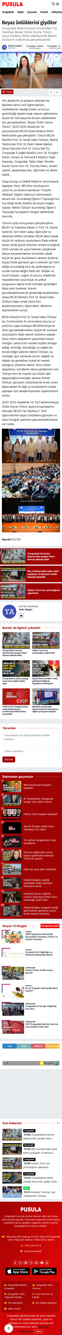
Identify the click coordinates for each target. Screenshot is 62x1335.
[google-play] (44, 1272)
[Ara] (53, 4)
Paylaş (9, 92)
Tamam (39, 1331)
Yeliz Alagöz (25, 609)
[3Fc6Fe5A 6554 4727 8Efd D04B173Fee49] (31, 515)
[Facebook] (15, 1262)
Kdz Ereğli (28, 1145)
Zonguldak (8, 12)
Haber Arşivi (14, 1308)
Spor (26, 1188)
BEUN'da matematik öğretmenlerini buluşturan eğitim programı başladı (45, 709)
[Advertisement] (31, 1093)
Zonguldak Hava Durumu (42, 1287)
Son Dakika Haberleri (46, 1303)
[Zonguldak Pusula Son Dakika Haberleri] (13, 4)
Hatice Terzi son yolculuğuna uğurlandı (43, 651)
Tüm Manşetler (15, 1303)
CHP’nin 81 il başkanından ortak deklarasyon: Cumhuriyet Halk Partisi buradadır (15, 710)
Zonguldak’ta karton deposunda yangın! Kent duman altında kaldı (14, 652)
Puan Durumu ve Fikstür (42, 1296)
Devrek (44, 12)
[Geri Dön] (8, 1328)
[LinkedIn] (36, 1262)
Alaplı (20, 12)
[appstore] (17, 1272)
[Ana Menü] (57, 4)
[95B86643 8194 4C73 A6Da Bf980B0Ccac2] (31, 480)
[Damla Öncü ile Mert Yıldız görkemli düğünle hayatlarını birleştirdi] (46, 668)
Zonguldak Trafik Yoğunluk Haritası (14, 1296)
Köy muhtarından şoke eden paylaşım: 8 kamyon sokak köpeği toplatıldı (40, 1151)
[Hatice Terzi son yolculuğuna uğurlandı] (46, 640)
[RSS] (47, 1262)
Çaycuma (32, 12)
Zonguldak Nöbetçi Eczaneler (15, 1287)
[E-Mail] (21, 615)
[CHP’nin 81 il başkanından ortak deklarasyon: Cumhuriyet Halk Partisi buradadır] (16, 696)
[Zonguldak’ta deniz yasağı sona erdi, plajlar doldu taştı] (16, 668)
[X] (20, 1262)
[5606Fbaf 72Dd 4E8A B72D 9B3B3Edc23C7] (31, 445)
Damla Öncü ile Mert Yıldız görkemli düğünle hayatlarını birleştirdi (45, 681)
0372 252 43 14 (33, 1245)
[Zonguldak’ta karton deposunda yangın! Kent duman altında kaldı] (16, 640)
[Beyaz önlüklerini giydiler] (31, 70)
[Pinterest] (25, 1262)
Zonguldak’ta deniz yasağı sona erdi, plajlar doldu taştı (15, 681)
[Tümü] (58, 1123)
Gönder (8, 759)
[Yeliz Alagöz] (9, 611)
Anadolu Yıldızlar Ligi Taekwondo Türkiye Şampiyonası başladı (39, 1194)
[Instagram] (31, 1262)
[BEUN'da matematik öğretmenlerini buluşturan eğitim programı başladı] (46, 696)
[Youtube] (41, 1262)
